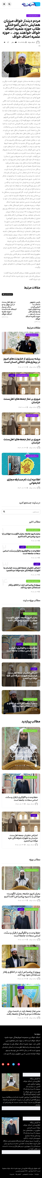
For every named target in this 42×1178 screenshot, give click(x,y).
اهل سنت (34, 375)
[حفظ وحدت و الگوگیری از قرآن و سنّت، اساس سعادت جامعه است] (21, 784)
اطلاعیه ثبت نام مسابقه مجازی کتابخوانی (23, 481)
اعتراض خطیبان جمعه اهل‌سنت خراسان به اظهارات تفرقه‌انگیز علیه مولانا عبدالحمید (21, 569)
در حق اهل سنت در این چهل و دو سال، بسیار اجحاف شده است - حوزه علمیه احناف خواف (9, 309)
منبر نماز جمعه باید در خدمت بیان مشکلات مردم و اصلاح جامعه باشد (23, 1012)
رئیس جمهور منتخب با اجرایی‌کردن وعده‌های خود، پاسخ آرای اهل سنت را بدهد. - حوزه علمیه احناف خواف (33, 311)
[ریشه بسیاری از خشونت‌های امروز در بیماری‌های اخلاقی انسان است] (21, 343)
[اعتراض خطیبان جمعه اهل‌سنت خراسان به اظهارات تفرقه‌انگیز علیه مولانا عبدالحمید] (21, 822)
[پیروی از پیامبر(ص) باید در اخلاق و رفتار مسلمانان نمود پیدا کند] (21, 956)
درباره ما (37, 1174)
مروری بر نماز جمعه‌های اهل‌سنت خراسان (22, 400)
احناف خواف (31, 42)
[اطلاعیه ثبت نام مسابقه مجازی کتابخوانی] (21, 464)
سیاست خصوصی (28, 1174)
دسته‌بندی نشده (33, 16)
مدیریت (12, 1174)
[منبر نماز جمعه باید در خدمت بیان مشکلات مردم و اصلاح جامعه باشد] (21, 995)
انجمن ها (18, 1174)
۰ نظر (13, 42)
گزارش (12, 375)
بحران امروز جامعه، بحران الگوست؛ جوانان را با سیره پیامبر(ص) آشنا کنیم (21, 535)
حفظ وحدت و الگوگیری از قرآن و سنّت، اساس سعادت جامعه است (21, 552)
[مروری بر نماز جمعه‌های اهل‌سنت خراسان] (21, 383)
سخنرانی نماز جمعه (33, 530)
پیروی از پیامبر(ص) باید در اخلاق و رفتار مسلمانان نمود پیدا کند (24, 586)
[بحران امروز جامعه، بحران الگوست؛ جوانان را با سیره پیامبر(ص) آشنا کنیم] (21, 878)
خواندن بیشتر (20, 1108)
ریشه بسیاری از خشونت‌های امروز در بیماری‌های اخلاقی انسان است (21, 360)
